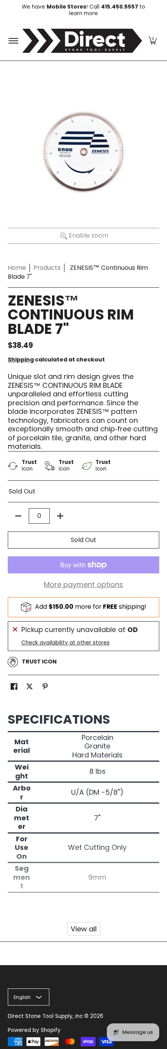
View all (84, 929)
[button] (152, 41)
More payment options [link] (83, 584)
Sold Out (83, 539)
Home (17, 267)
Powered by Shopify (34, 1030)
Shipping (21, 359)
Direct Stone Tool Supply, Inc (45, 1016)
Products (47, 267)
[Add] (60, 516)
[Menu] (13, 41)
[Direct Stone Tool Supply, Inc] (82, 41)
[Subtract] (18, 516)
